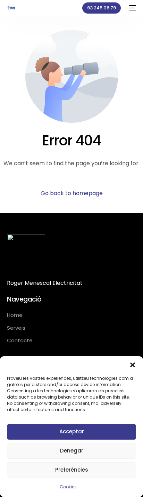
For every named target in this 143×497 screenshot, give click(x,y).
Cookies (68, 487)
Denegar (71, 450)
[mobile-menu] (132, 8)
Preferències (71, 469)
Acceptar (71, 431)
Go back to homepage (72, 193)
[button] (132, 364)
